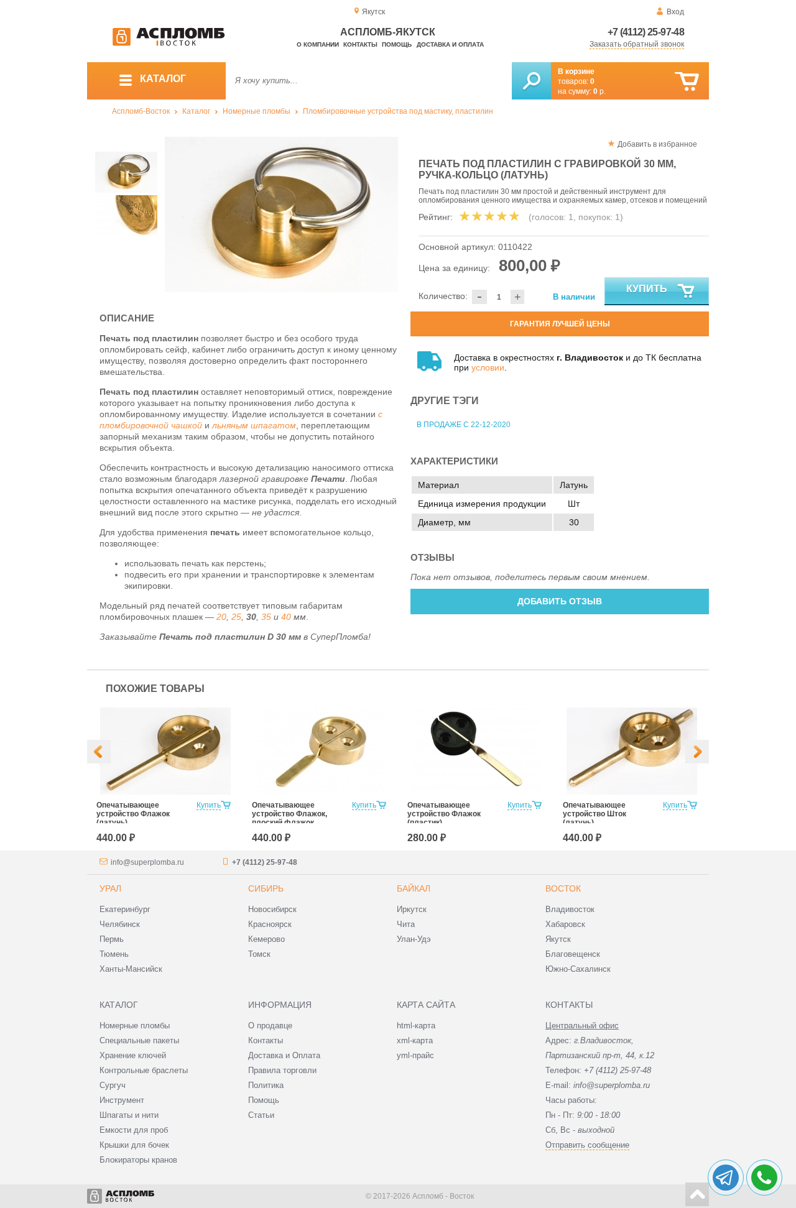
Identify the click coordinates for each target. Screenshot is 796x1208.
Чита (406, 924)
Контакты (360, 44)
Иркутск (412, 909)
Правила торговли (282, 1070)
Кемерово (266, 939)
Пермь (112, 939)
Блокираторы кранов (138, 1159)
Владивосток (570, 909)
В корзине (576, 71)
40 (286, 617)
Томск (259, 954)
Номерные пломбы (256, 111)
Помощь (397, 44)
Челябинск (120, 924)
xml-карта (415, 1040)
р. (599, 91)
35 (266, 617)
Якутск (558, 939)
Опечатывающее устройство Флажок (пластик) (444, 814)
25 (236, 617)
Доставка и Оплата (284, 1055)
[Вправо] (697, 751)
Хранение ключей (133, 1055)
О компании (318, 44)
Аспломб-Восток (141, 111)
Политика (266, 1085)
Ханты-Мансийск (131, 969)
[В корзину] (687, 81)
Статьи (261, 1115)
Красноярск (270, 924)
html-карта (416, 1025)
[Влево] (99, 751)
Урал (110, 888)
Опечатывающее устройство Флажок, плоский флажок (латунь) (289, 818)
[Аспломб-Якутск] (168, 43)
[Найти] (531, 80)
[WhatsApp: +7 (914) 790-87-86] (764, 1178)
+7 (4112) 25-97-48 (646, 32)
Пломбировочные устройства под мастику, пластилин (398, 111)
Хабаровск (565, 924)
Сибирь (266, 888)
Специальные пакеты (139, 1040)
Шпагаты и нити (129, 1115)
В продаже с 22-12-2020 (464, 424)
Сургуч (113, 1085)
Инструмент (122, 1100)
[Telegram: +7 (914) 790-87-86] (726, 1178)
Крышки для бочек (134, 1145)
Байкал (413, 888)
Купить (646, 289)
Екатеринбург (125, 909)
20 (221, 617)
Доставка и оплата (450, 44)
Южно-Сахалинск (578, 969)
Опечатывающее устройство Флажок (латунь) (133, 814)
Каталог (196, 111)
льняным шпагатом (254, 425)
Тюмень (114, 954)
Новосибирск (272, 909)
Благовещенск (572, 954)
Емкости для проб (134, 1130)
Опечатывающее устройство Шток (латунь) (594, 814)
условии (487, 367)
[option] (281, 214)
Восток (563, 888)
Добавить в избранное (657, 144)
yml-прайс (415, 1055)
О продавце (270, 1025)
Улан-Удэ (414, 939)
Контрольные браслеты (144, 1070)
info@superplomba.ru (147, 862)
